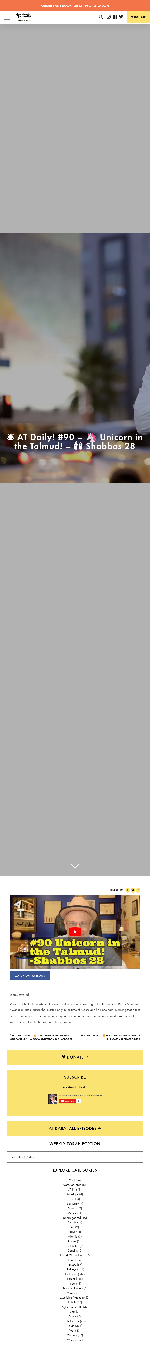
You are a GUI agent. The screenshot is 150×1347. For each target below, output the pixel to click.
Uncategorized (72, 1218)
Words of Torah (71, 1185)
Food (73, 1199)
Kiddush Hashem (72, 1288)
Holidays (71, 1269)
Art (73, 1227)
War (72, 1330)
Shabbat (73, 1222)
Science (73, 1208)
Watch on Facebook (30, 975)
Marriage (73, 1194)
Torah (71, 1326)
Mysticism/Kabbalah (72, 1298)
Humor (71, 1279)
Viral (72, 1180)
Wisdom (72, 1335)
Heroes (71, 1260)
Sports (73, 1316)
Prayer (73, 1232)
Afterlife (73, 1236)
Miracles (73, 1213)
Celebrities (72, 1246)
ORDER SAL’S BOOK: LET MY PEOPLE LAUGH (75, 5)
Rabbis (72, 1302)
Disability (73, 1251)
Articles (72, 1241)
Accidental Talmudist (75, 1087)
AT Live (73, 1189)
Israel (72, 1283)
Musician (72, 1293)
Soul (72, 1312)
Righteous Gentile (72, 1307)
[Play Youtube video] (75, 932)
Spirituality (73, 1204)
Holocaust (71, 1274)
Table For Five (71, 1321)
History (72, 1265)
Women (72, 1340)
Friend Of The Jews (72, 1255)
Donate (139, 17)
